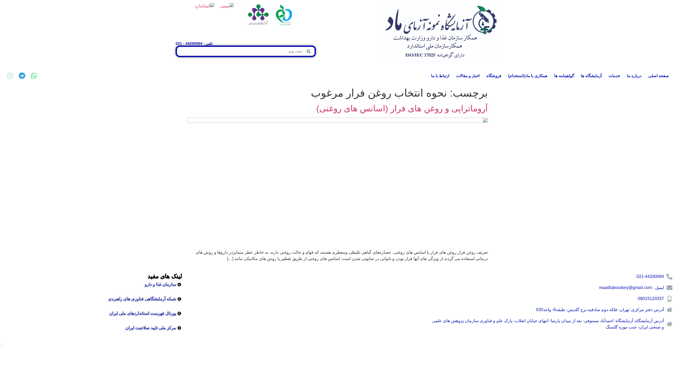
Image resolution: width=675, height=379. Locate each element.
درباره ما (634, 75)
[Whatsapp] (34, 76)
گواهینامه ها (564, 75)
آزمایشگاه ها (591, 75)
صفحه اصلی (658, 75)
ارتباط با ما (440, 75)
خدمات (614, 75)
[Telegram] (22, 76)
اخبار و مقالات (468, 75)
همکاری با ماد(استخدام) (527, 75)
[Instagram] (10, 76)
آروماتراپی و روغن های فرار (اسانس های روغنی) (402, 108)
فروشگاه (493, 75)
